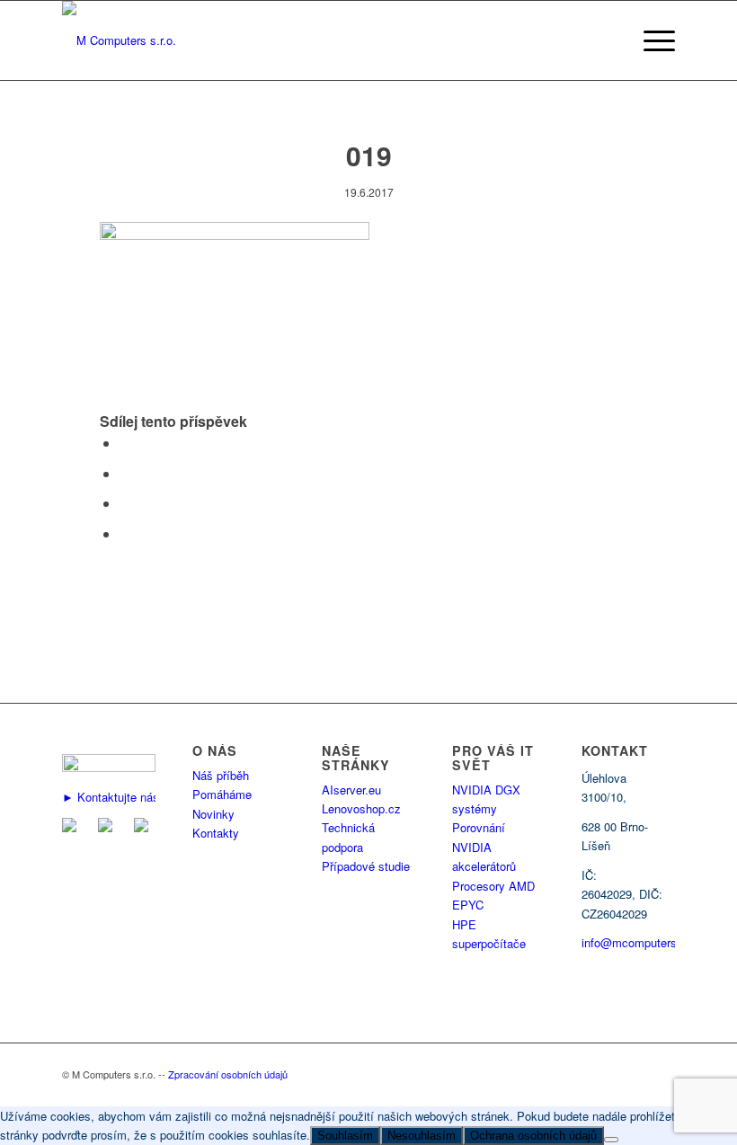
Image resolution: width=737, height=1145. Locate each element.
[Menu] (655, 40)
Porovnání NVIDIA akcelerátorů (484, 846)
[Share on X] (125, 473)
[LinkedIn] (144, 827)
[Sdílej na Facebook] (125, 442)
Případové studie (366, 865)
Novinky (213, 813)
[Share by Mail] (125, 533)
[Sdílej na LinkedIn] (125, 502)
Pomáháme (222, 794)
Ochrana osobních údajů (533, 1135)
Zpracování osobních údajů (228, 1074)
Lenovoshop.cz (361, 808)
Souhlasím (345, 1135)
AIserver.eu (351, 789)
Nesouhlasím (421, 1135)
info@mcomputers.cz (637, 942)
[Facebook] (109, 827)
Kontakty (215, 832)
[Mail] (73, 827)
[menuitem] (655, 40)
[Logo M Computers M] (119, 40)
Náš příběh (220, 775)
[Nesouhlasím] (611, 1139)
